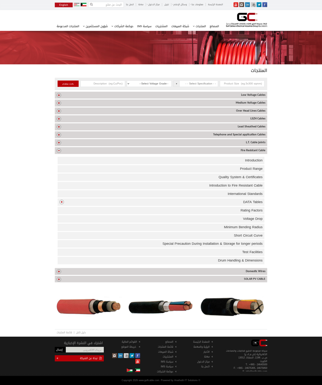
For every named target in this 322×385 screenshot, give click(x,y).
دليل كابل (81, 332)
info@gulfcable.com (256, 367)
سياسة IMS (144, 26)
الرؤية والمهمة (201, 346)
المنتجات (200, 26)
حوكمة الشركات (123, 26)
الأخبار (206, 351)
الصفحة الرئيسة (215, 4)
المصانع (214, 26)
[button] (161, 95)
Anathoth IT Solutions (186, 380)
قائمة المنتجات (64, 332)
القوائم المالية (129, 341)
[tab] (161, 95)
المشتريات (161, 26)
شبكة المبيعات (180, 26)
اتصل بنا (130, 4)
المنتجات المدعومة (68, 26)
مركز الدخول (203, 361)
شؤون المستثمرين (96, 26)
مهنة (140, 4)
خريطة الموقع (129, 346)
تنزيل (166, 4)
